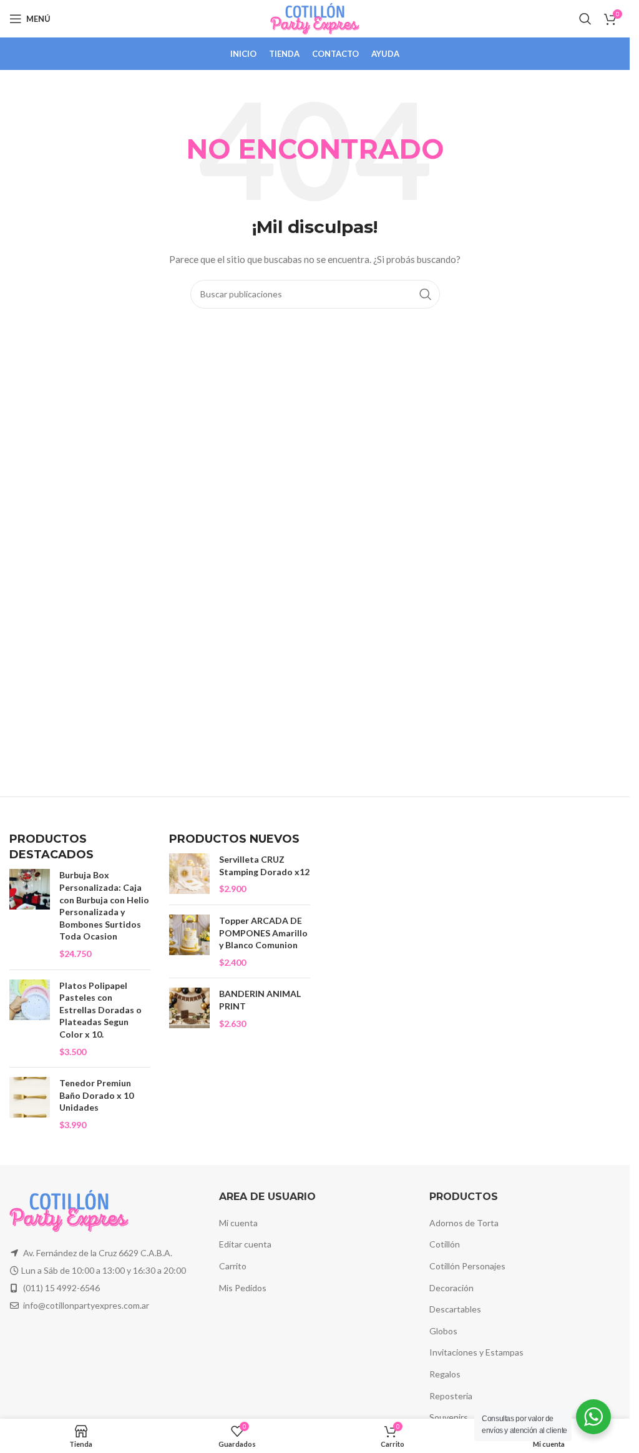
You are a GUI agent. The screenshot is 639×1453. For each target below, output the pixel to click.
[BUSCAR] (425, 294)
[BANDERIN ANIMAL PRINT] (189, 1008)
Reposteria (450, 1396)
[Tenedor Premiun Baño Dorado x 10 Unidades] (29, 1104)
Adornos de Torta (464, 1222)
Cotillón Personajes (467, 1266)
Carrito (232, 1266)
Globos (443, 1331)
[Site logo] (314, 17)
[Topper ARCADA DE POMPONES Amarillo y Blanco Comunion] (189, 941)
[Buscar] (585, 18)
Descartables (455, 1309)
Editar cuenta (245, 1244)
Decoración (451, 1287)
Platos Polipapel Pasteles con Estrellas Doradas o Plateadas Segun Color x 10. (100, 1009)
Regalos (445, 1374)
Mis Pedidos (242, 1287)
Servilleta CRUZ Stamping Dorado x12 (264, 865)
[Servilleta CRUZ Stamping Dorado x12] (189, 874)
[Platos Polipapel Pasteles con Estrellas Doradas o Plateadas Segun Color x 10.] (29, 1018)
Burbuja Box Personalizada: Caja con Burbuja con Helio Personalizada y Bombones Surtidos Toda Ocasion (104, 905)
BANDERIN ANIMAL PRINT (260, 999)
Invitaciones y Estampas (476, 1352)
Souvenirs (448, 1417)
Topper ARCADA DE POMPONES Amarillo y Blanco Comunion (263, 932)
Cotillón (444, 1244)
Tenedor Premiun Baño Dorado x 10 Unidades (96, 1095)
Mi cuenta (238, 1222)
